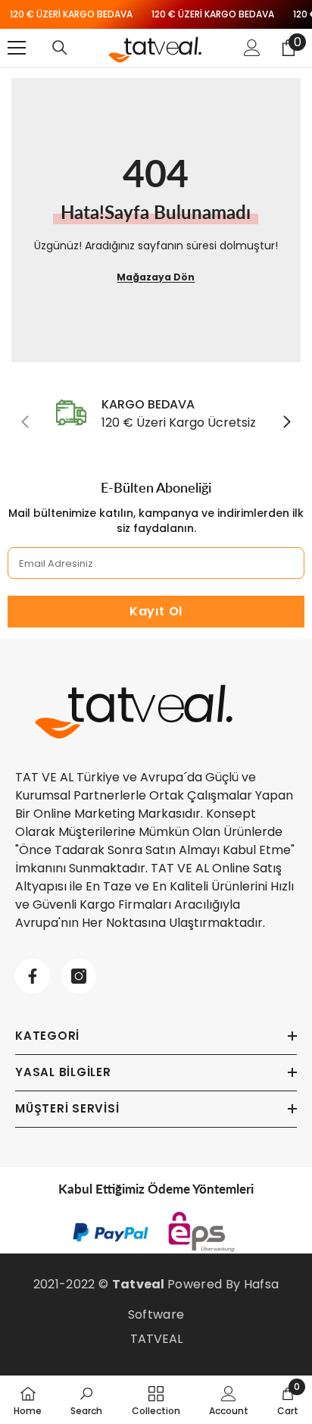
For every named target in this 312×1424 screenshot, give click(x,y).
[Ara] (60, 48)
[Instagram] (78, 976)
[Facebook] (32, 976)
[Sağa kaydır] (286, 423)
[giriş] (252, 47)
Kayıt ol (156, 611)
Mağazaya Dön (156, 277)
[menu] (17, 48)
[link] (156, 414)
